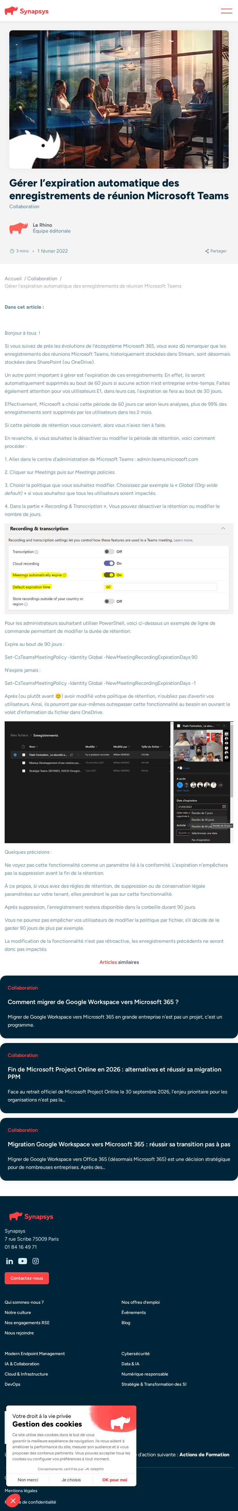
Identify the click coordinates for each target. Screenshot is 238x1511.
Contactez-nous (27, 1278)
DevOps (12, 1384)
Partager (218, 251)
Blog (125, 1322)
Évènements (133, 1312)
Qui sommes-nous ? (24, 1302)
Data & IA (130, 1364)
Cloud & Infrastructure (26, 1374)
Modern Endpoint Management (35, 1353)
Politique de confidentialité (30, 1502)
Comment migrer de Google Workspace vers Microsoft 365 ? (93, 1002)
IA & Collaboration (22, 1364)
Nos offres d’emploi (140, 1302)
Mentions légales (21, 1490)
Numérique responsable (144, 1374)
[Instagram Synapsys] (36, 1261)
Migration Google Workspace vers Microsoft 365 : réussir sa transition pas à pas (119, 1144)
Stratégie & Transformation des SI (154, 1384)
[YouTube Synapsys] (23, 1261)
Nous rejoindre (19, 1333)
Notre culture (18, 1312)
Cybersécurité (135, 1353)
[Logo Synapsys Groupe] (24, 10)
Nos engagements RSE (27, 1322)
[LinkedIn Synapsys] (10, 1261)
